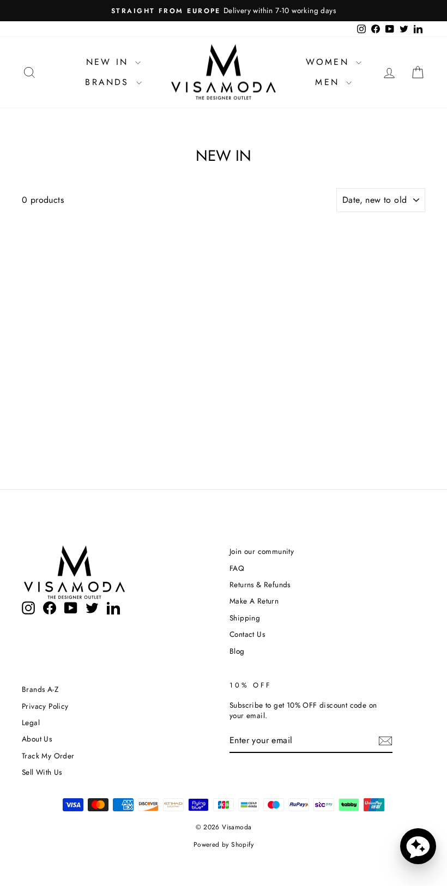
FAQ (236, 568)
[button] (418, 846)
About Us (37, 738)
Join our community (261, 551)
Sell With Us (42, 772)
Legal (31, 722)
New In (109, 62)
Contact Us (247, 634)
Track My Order (48, 755)
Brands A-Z (40, 689)
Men (329, 82)
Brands (109, 82)
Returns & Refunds (260, 584)
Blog (237, 651)
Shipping (244, 617)
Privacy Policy (45, 706)
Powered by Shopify (223, 844)
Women (329, 62)
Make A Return (254, 600)
